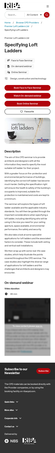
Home (8, 22)
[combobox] (34, 15)
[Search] (47, 15)
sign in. (39, 326)
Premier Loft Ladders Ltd (17, 26)
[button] (27, 402)
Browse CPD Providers (27, 22)
